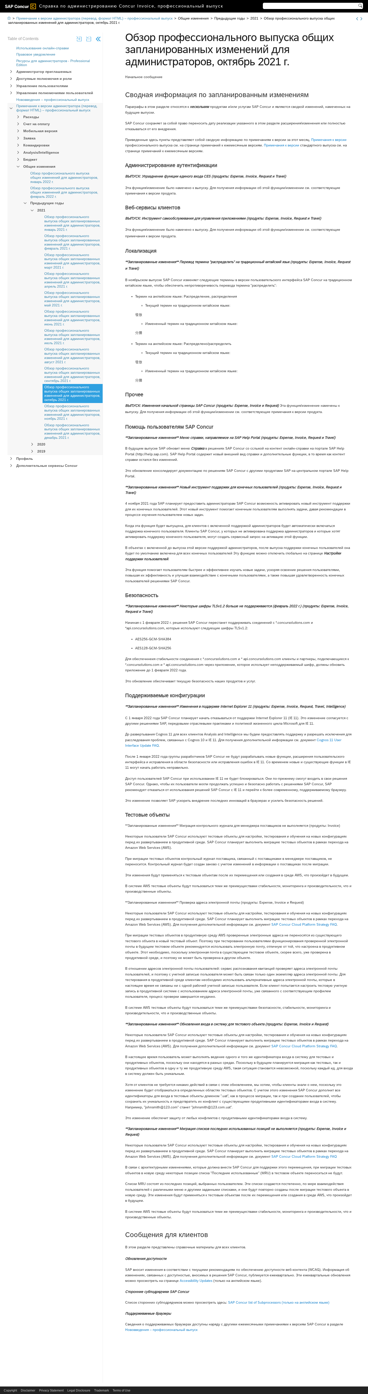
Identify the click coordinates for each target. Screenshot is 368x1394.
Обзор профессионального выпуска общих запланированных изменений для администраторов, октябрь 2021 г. (72, 393)
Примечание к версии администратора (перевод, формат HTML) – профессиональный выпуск (56, 108)
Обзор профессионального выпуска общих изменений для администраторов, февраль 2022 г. (64, 192)
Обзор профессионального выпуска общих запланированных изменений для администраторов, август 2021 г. (72, 355)
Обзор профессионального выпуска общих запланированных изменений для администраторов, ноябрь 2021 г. (72, 412)
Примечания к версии (328, 140)
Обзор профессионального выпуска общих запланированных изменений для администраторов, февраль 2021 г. (72, 242)
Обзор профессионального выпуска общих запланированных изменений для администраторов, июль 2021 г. (72, 336)
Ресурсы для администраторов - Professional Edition (53, 63)
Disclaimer (28, 1390)
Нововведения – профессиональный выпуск (52, 100)
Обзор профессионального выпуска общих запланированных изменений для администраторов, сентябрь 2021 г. (72, 374)
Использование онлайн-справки (42, 48)
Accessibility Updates (196, 1281)
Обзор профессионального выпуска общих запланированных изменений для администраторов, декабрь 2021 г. (72, 431)
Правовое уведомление (35, 54)
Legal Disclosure (78, 1390)
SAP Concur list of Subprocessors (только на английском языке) (278, 1302)
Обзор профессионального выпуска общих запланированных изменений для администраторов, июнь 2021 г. (72, 317)
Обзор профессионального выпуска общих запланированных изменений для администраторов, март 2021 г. (72, 261)
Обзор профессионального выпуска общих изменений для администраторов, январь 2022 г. (64, 177)
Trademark (101, 1390)
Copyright (10, 1390)
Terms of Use (121, 1390)
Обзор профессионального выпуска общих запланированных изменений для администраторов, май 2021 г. (72, 299)
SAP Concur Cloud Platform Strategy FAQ (304, 924)
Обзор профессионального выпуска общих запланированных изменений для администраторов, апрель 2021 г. (72, 280)
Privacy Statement (51, 1390)
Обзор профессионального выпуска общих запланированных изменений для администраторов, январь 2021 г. (72, 223)
